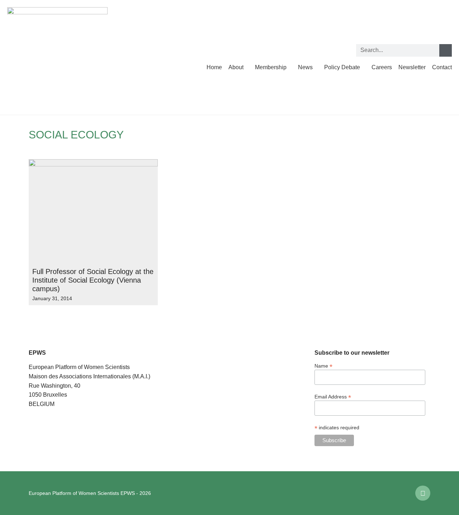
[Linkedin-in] (422, 493)
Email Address (332, 396)
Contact (442, 67)
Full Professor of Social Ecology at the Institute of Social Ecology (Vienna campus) (92, 280)
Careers (382, 67)
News (305, 67)
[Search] (445, 50)
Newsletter (412, 67)
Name (323, 366)
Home (214, 67)
